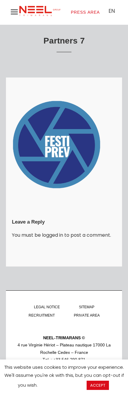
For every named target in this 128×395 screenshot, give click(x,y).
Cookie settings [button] (62, 385)
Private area (87, 315)
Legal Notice (47, 307)
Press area (85, 12)
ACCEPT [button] (97, 385)
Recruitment (42, 315)
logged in (52, 235)
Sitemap (86, 307)
